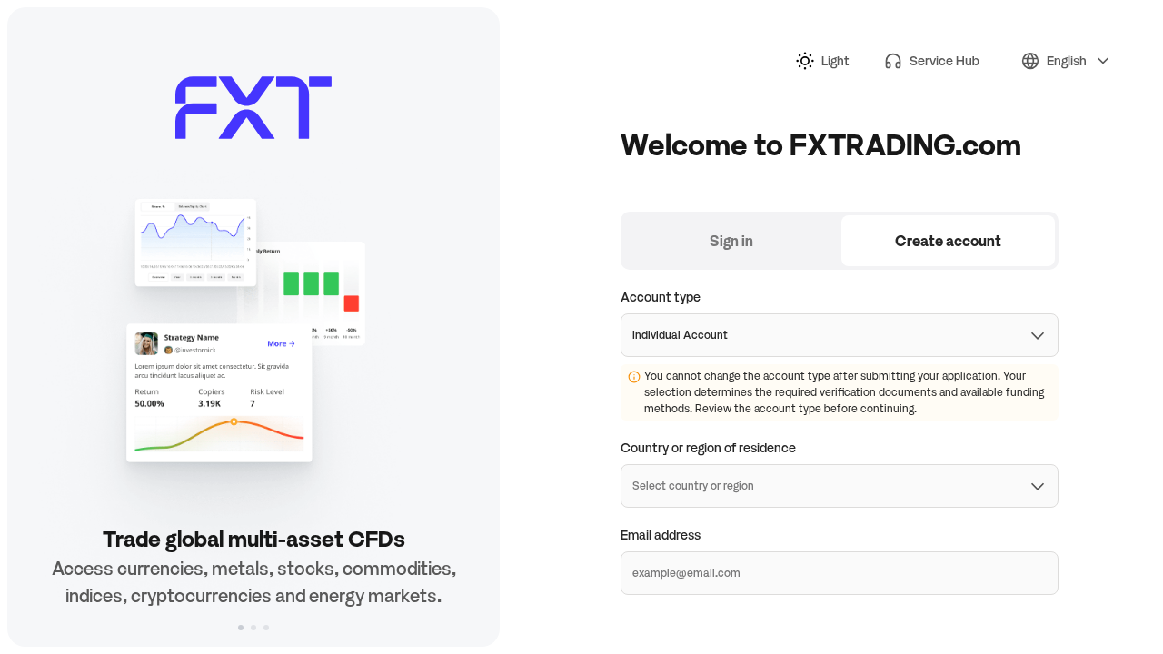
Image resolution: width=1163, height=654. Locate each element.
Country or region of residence (708, 447)
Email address (661, 534)
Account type (661, 296)
